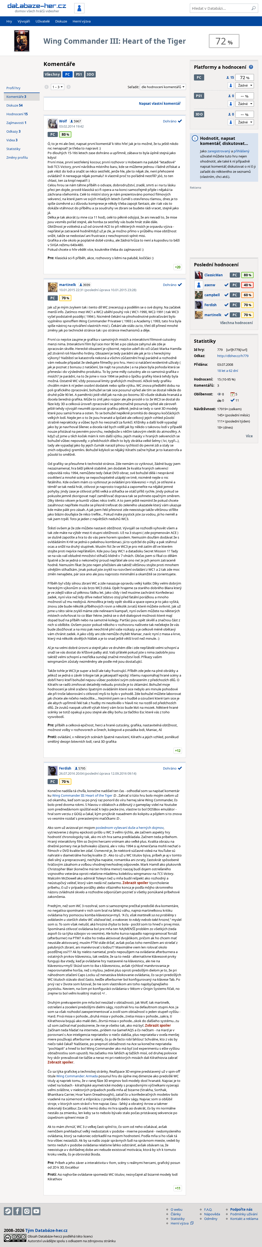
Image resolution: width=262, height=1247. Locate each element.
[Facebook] (17, 1211)
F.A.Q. (208, 1209)
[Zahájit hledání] (253, 8)
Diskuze (61, 21)
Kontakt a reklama (244, 1218)
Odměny (210, 1218)
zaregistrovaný (219, 151)
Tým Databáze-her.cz (46, 1230)
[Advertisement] (224, 222)
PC (67, 74)
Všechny (52, 74)
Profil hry (13, 88)
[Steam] (8, 1211)
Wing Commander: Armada (77, 1076)
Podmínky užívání (243, 1214)
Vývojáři (24, 21)
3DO (90, 74)
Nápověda (212, 1214)
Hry (9, 21)
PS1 (79, 74)
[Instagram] (27, 1211)
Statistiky (13, 148)
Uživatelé (43, 21)
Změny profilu (17, 157)
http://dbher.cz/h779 (232, 355)
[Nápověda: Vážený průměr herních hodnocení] (251, 67)
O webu (176, 1209)
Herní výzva (82, 21)
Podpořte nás (241, 1209)
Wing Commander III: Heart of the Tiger (82, 795)
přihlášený (241, 151)
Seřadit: (134, 87)
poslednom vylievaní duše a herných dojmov (129, 827)
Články (176, 1214)
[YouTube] (36, 1211)
